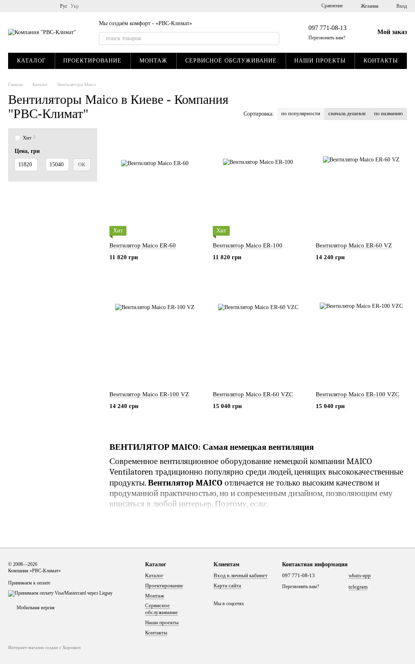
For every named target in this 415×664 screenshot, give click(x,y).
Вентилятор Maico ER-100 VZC (357, 394)
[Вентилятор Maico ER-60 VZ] (361, 185)
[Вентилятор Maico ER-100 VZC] (361, 334)
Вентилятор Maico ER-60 (142, 245)
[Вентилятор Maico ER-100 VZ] (155, 334)
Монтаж (153, 61)
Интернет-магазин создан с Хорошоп (44, 647)
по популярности (300, 113)
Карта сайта (227, 585)
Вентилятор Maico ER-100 (247, 245)
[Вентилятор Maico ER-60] (155, 185)
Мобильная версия (35, 607)
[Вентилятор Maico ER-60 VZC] (258, 334)
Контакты (381, 61)
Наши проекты (320, 61)
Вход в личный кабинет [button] (240, 575)
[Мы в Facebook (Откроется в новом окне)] (29, 6)
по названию (388, 113)
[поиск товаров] (272, 38)
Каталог (31, 61)
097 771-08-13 (327, 27)
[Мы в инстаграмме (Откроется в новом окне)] (48, 6)
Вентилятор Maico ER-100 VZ (149, 394)
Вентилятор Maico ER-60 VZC (253, 394)
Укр (75, 6)
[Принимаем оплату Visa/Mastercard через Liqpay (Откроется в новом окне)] (60, 593)
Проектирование (92, 61)
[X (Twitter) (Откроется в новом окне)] (39, 6)
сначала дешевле (347, 113)
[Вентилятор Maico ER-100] (258, 185)
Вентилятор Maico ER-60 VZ (354, 245)
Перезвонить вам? (326, 38)
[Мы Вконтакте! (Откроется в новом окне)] (19, 6)
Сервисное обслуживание (231, 61)
